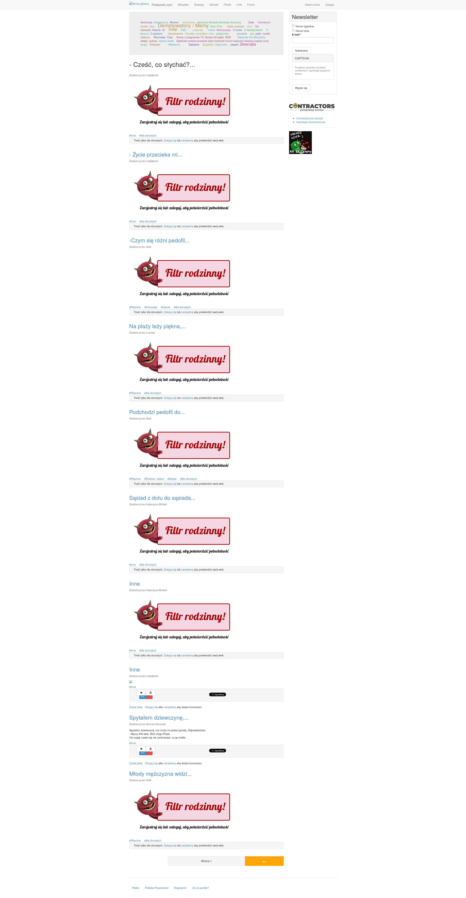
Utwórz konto (312, 4)
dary (152, 26)
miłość (211, 30)
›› (264, 861)
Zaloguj (329, 4)
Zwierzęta (248, 44)
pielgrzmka (222, 33)
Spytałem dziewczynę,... (158, 717)
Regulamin (180, 888)
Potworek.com (162, 4)
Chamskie (151, 307)
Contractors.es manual (309, 118)
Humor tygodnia (305, 26)
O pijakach (156, 33)
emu (249, 26)
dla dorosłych (148, 135)
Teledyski (154, 44)
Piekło (135, 888)
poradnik (242, 33)
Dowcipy (199, 4)
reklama (145, 37)
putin (258, 33)
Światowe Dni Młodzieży (251, 37)
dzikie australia (235, 26)
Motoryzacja (224, 30)
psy (252, 33)
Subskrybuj (301, 50)
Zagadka (208, 44)
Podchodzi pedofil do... (157, 412)
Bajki (251, 22)
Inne (173, 29)
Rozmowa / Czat (163, 37)
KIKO (184, 30)
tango (144, 44)
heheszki (146, 30)
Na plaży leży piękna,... (157, 326)
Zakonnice (221, 44)
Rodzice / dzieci (155, 479)
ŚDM (228, 37)
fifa (257, 26)
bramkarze (264, 22)
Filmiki (227, 4)
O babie (237, 30)
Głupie (173, 479)
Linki (239, 4)
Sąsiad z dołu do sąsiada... (162, 497)
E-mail (296, 34)
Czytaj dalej (136, 707)
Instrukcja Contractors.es (310, 122)
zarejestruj (187, 140)
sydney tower (166, 41)
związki (234, 44)
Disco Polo (216, 26)
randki (266, 33)
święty (144, 41)
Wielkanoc (174, 44)
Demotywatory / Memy (183, 25)
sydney (153, 41)
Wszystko (183, 4)
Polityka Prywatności (156, 888)
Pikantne (136, 307)
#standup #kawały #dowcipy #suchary (219, 22)
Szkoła (166, 307)
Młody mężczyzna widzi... (160, 773)
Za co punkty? (200, 888)
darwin (144, 26)
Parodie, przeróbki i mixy (199, 33)
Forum (251, 4)
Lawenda (198, 30)
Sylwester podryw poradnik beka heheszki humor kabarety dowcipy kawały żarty (222, 41)
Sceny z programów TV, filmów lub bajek (200, 37)
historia (156, 30)
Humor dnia (302, 31)
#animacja (146, 22)
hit (163, 30)
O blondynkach (253, 30)
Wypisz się (301, 88)
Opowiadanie (175, 33)
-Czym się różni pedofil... (159, 240)
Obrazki (213, 4)
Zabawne (194, 44)
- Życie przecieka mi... (155, 154)
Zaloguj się (170, 140)
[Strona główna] (140, 3)
